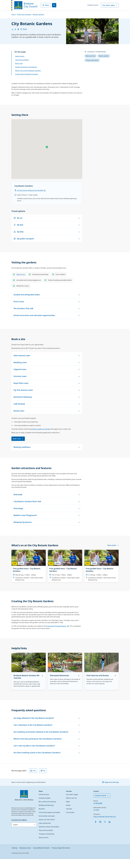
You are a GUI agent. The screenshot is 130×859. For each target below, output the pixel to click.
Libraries (69, 809)
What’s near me (71, 798)
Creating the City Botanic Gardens (26, 74)
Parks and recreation (46, 830)
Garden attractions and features (26, 67)
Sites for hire (20, 274)
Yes (34, 771)
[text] (20, 274)
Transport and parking (46, 834)
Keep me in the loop (112, 782)
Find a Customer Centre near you (104, 816)
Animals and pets (44, 798)
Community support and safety (49, 812)
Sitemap (14, 848)
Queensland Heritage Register (56, 626)
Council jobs (70, 812)
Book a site (19, 63)
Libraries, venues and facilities (49, 827)
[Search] (54, 5)
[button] (23, 29)
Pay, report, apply (108, 5)
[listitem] (90, 56)
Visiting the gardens (22, 60)
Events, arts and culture (47, 820)
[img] (14, 274)
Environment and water (47, 816)
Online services (44, 794)
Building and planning (46, 805)
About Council (43, 837)
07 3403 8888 (97, 803)
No (44, 771)
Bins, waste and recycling (47, 802)
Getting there (19, 56)
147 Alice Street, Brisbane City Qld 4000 (30, 190)
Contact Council (92, 5)
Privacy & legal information (61, 848)
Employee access (25, 848)
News (68, 802)
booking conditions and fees (40, 429)
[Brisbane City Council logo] (24, 5)
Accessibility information (41, 848)
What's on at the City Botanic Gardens (28, 71)
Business (42, 809)
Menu (47, 5)
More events (111, 545)
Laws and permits (45, 823)
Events (68, 805)
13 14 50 (96, 810)
